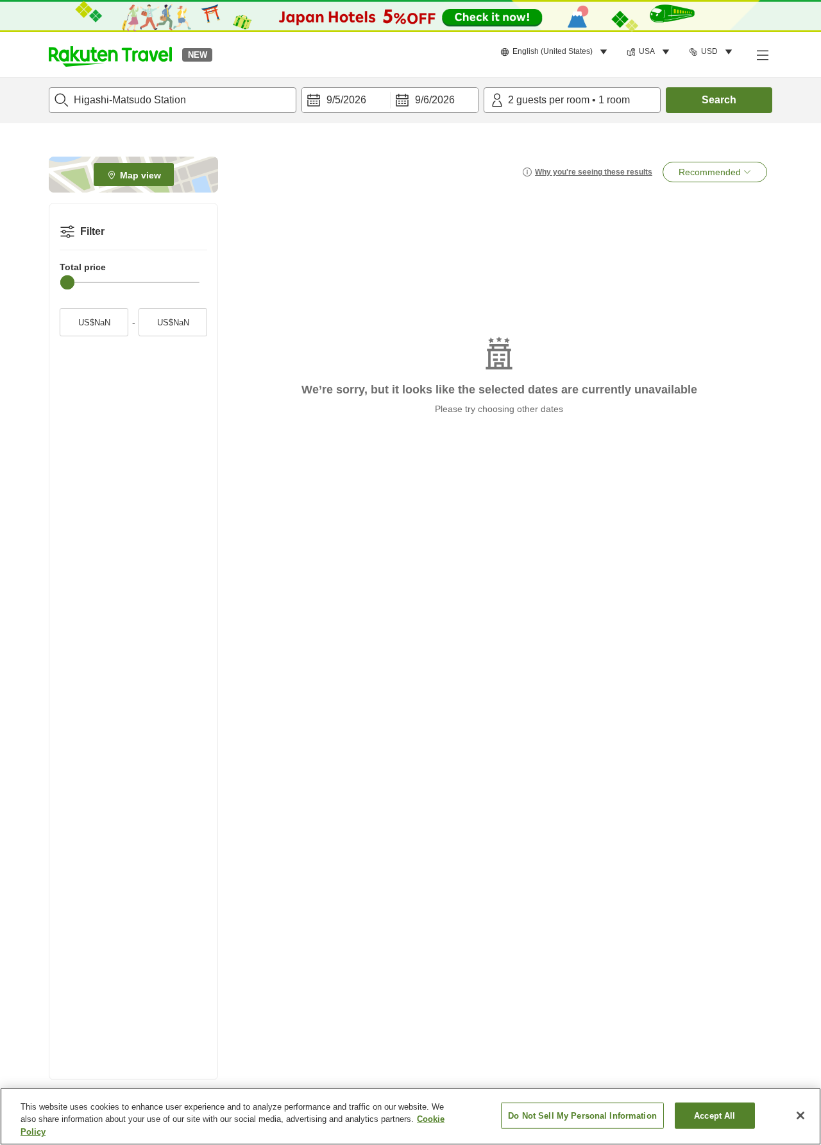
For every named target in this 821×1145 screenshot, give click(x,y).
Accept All (714, 1115)
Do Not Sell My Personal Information (582, 1115)
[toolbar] (389, 100)
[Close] (800, 1115)
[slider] (67, 282)
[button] (110, 54)
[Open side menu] (762, 54)
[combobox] (172, 100)
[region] (410, 1116)
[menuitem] (555, 52)
